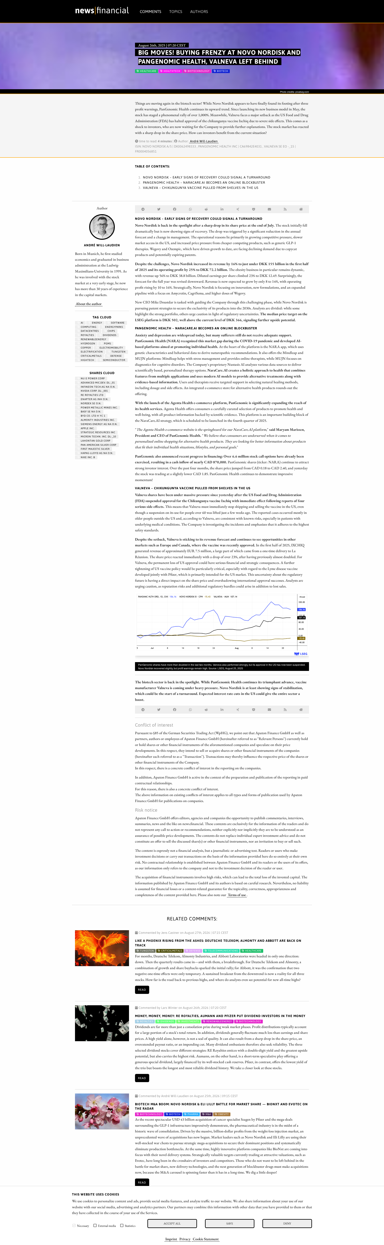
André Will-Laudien (204, 141)
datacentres (89, 331)
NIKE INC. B (87, 457)
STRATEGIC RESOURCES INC (97, 432)
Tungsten (118, 351)
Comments (150, 11)
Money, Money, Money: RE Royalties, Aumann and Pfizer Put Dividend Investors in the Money (220, 1016)
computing (88, 327)
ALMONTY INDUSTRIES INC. (97, 420)
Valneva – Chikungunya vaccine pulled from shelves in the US (200, 187)
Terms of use (237, 894)
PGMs (107, 343)
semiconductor (113, 360)
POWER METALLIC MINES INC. (99, 407)
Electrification (91, 351)
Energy (96, 322)
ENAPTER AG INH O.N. (94, 399)
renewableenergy (93, 339)
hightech (87, 360)
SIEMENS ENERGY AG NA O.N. (98, 424)
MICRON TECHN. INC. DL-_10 (98, 436)
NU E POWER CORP (92, 378)
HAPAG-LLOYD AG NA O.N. (96, 453)
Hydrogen (87, 343)
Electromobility (111, 347)
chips (111, 331)
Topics (175, 11)
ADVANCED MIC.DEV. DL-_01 (97, 382)
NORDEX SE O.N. (90, 403)
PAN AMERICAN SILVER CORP (98, 445)
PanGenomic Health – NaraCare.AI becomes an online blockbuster (204, 182)
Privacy (184, 1238)
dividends (109, 335)
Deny (287, 1223)
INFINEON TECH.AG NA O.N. (97, 386)
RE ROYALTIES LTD (91, 395)
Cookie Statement (206, 1238)
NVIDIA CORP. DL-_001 (94, 390)
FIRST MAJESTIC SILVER (95, 449)
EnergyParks (113, 327)
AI (81, 322)
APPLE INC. (87, 428)
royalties (87, 335)
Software (117, 322)
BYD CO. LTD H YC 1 (92, 415)
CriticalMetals (91, 356)
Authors (199, 11)
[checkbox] (74, 1225)
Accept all (172, 1223)
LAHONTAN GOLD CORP (95, 440)
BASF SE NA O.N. (90, 411)
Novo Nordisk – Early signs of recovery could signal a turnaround (206, 177)
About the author (89, 303)
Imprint (171, 1238)
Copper (85, 347)
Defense (116, 356)
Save (229, 1223)
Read (142, 989)
